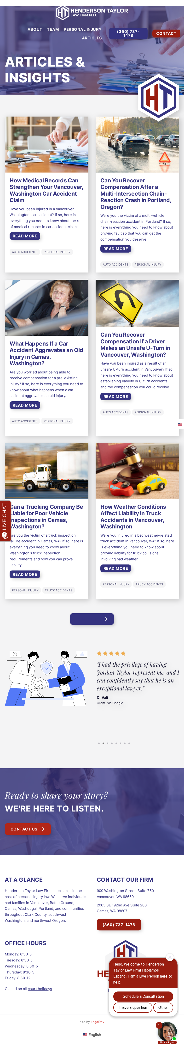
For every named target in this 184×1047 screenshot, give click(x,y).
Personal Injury (83, 29)
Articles (92, 38)
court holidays (40, 988)
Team (53, 29)
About (35, 29)
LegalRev (97, 1022)
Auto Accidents (25, 252)
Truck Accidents (58, 590)
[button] (92, 619)
